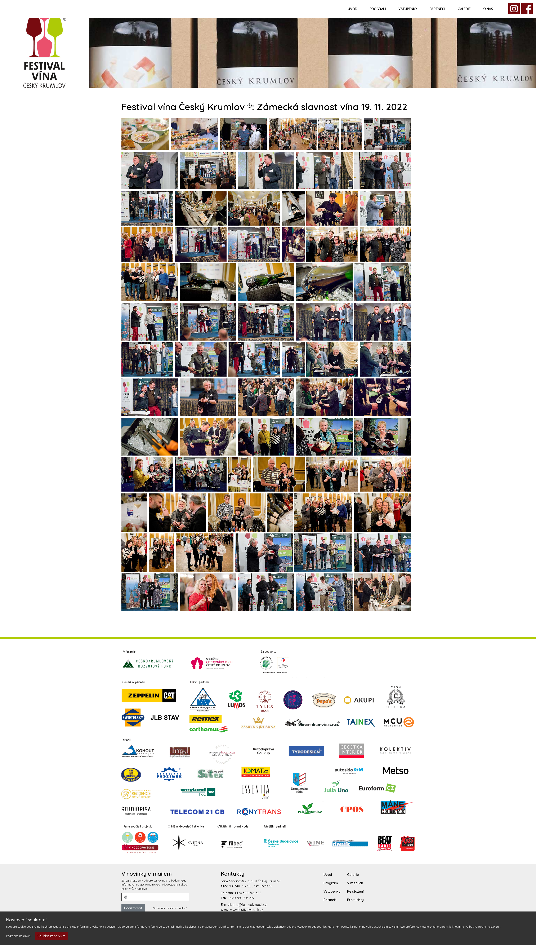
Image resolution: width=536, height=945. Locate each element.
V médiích (355, 883)
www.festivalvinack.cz (246, 910)
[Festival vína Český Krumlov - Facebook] (514, 8)
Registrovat (133, 908)
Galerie (464, 9)
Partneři (437, 9)
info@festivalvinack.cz (250, 904)
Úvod (352, 9)
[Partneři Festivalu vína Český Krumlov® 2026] (268, 751)
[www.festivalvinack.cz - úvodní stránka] (44, 52)
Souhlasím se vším (51, 936)
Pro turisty (355, 900)
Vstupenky (407, 9)
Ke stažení (355, 891)
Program (378, 9)
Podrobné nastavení (18, 935)
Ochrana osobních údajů (169, 908)
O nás (488, 9)
